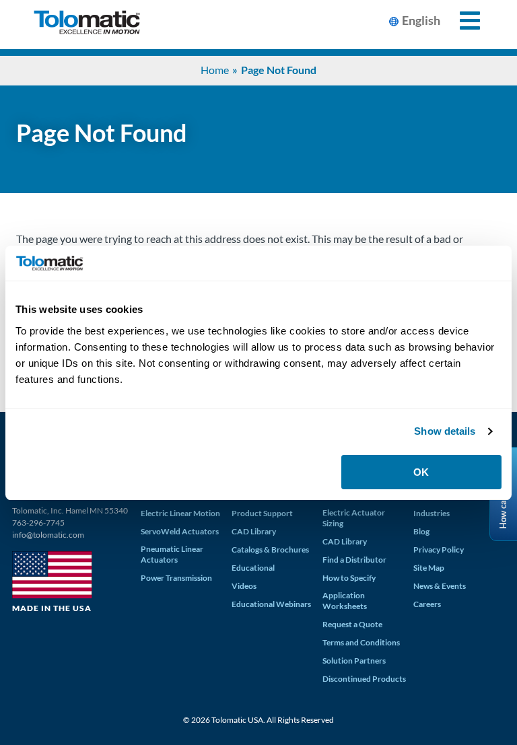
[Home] (87, 24)
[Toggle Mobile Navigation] (462, 20)
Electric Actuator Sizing (353, 517)
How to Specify (349, 578)
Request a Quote (352, 624)
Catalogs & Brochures (270, 549)
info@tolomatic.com (48, 535)
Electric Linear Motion (180, 513)
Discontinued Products (364, 679)
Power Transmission (176, 578)
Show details (444, 431)
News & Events (439, 586)
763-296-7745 (38, 523)
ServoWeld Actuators (180, 531)
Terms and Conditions (361, 642)
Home (215, 69)
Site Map (428, 568)
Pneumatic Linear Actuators (172, 554)
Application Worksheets (344, 600)
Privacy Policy (438, 549)
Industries (431, 513)
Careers (427, 604)
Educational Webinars (271, 604)
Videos (244, 586)
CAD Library (254, 531)
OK (421, 472)
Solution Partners (354, 660)
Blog (421, 531)
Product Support (262, 513)
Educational (253, 568)
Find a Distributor (354, 560)
